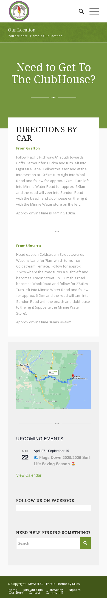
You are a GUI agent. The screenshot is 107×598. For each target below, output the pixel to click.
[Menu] (91, 11)
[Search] (78, 11)
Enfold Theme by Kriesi (63, 584)
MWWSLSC (35, 584)
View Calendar (28, 475)
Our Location (21, 30)
